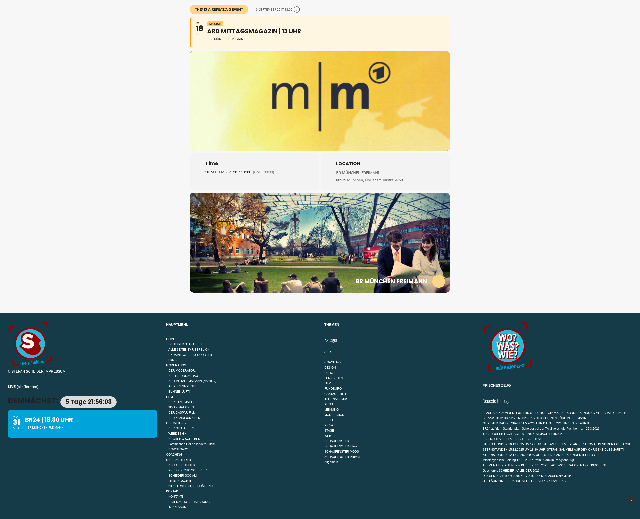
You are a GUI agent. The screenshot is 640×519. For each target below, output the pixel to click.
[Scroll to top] (630, 500)
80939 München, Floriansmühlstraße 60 (369, 180)
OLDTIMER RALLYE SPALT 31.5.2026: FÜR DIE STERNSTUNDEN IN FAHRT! (536, 423)
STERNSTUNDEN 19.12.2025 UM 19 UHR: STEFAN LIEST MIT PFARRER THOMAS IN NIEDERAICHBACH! (556, 444)
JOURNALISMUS (336, 399)
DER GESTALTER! (181, 428)
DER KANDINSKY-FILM (184, 418)
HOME (215, 27)
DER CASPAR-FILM (182, 412)
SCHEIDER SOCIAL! (182, 475)
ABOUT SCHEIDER (181, 465)
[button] (630, 27)
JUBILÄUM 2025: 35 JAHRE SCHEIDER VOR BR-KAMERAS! (524, 481)
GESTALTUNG (320, 27)
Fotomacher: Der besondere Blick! (191, 444)
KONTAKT (417, 27)
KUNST (329, 404)
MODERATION (266, 27)
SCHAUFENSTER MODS (341, 451)
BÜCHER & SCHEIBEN (184, 439)
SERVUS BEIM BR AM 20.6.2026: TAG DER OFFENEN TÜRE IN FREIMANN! (535, 418)
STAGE (329, 430)
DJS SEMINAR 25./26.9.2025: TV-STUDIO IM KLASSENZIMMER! (527, 476)
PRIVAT (329, 425)
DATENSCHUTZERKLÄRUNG (189, 502)
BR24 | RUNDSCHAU (183, 376)
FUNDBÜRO (333, 388)
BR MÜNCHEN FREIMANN (358, 172)
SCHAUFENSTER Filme (341, 446)
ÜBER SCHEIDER (384, 27)
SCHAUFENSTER (336, 441)
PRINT (329, 420)
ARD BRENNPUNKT (182, 386)
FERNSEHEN (333, 378)
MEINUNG (331, 409)
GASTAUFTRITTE (336, 394)
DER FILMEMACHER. (183, 402)
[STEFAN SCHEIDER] (28, 27)
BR (326, 357)
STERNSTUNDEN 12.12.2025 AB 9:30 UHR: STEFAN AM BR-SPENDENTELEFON (539, 455)
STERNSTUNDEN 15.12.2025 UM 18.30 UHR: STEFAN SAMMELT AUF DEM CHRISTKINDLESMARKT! (553, 449)
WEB (327, 436)
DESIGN (330, 367)
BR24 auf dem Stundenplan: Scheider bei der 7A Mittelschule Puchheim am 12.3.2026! (541, 428)
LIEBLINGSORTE (180, 481)
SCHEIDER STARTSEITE (185, 344)
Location (348, 163)
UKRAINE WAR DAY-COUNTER (190, 355)
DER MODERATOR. (182, 370)
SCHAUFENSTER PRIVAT (342, 457)
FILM (293, 27)
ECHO (328, 373)
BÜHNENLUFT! (179, 391)
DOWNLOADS (178, 449)
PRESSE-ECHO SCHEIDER (187, 470)
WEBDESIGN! (178, 433)
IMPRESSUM (55, 371)
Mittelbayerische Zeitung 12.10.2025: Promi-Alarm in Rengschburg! (528, 460)
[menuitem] (217, 27)
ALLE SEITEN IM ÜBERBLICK (189, 349)
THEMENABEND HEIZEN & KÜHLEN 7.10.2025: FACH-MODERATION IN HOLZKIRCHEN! (544, 465)
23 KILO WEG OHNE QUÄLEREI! (191, 486)
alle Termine (27, 387)
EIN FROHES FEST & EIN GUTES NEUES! (512, 439)
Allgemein (331, 462)
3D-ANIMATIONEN (181, 407)
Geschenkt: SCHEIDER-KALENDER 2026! (511, 470)
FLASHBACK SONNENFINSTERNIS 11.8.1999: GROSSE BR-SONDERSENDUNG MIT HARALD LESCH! (554, 413)
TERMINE (239, 27)
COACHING (353, 27)
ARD (327, 352)
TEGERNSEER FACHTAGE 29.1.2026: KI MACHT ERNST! (522, 434)
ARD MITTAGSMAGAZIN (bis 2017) (192, 381)
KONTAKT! (175, 496)
